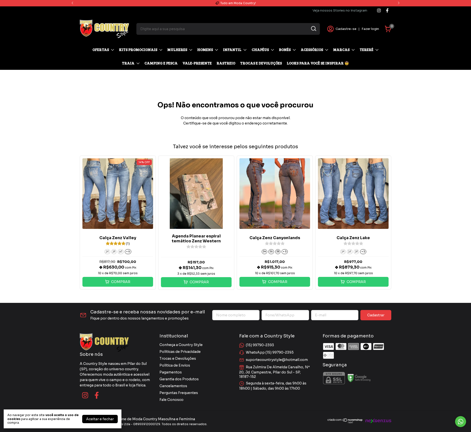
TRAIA (128, 63)
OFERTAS (100, 49)
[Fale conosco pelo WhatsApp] (460, 421)
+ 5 (285, 251)
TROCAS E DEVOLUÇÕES (261, 63)
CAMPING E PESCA (161, 63)
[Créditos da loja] (377, 421)
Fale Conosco (171, 399)
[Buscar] (313, 28)
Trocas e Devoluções (177, 358)
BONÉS (285, 49)
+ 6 (128, 251)
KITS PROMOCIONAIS (138, 49)
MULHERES (177, 49)
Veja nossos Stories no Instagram (340, 10)
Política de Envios (174, 365)
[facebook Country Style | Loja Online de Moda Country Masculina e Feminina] (387, 10)
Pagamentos (170, 372)
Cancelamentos (173, 386)
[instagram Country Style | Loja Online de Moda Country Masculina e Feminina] (379, 10)
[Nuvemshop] (345, 422)
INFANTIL (232, 49)
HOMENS (205, 49)
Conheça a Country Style (181, 345)
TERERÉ (366, 49)
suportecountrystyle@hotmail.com (277, 360)
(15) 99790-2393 (260, 345)
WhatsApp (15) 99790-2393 (270, 352)
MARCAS (341, 49)
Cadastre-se (346, 29)
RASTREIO (226, 63)
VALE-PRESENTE (197, 63)
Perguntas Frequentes (178, 393)
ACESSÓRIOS (312, 49)
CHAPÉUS (260, 49)
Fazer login (370, 29)
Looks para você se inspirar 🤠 (318, 63)
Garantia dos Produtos (179, 379)
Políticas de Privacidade (180, 351)
